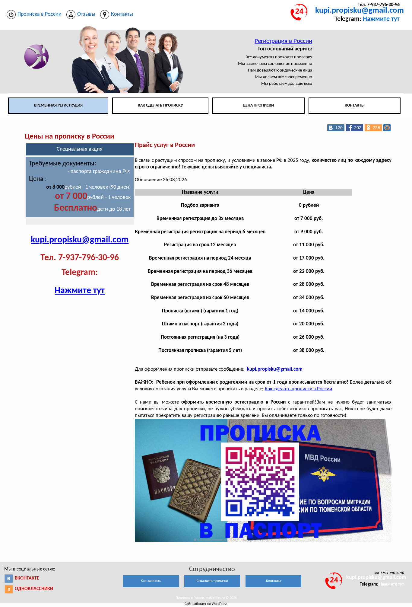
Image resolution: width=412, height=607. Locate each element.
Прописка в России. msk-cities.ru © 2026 (206, 598)
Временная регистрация (58, 105)
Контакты (355, 105)
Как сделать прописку (160, 105)
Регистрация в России (283, 41)
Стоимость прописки (212, 581)
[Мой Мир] (387, 127)
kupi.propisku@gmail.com (359, 11)
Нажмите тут (381, 19)
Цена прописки (258, 105)
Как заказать (151, 581)
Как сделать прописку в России (298, 388)
